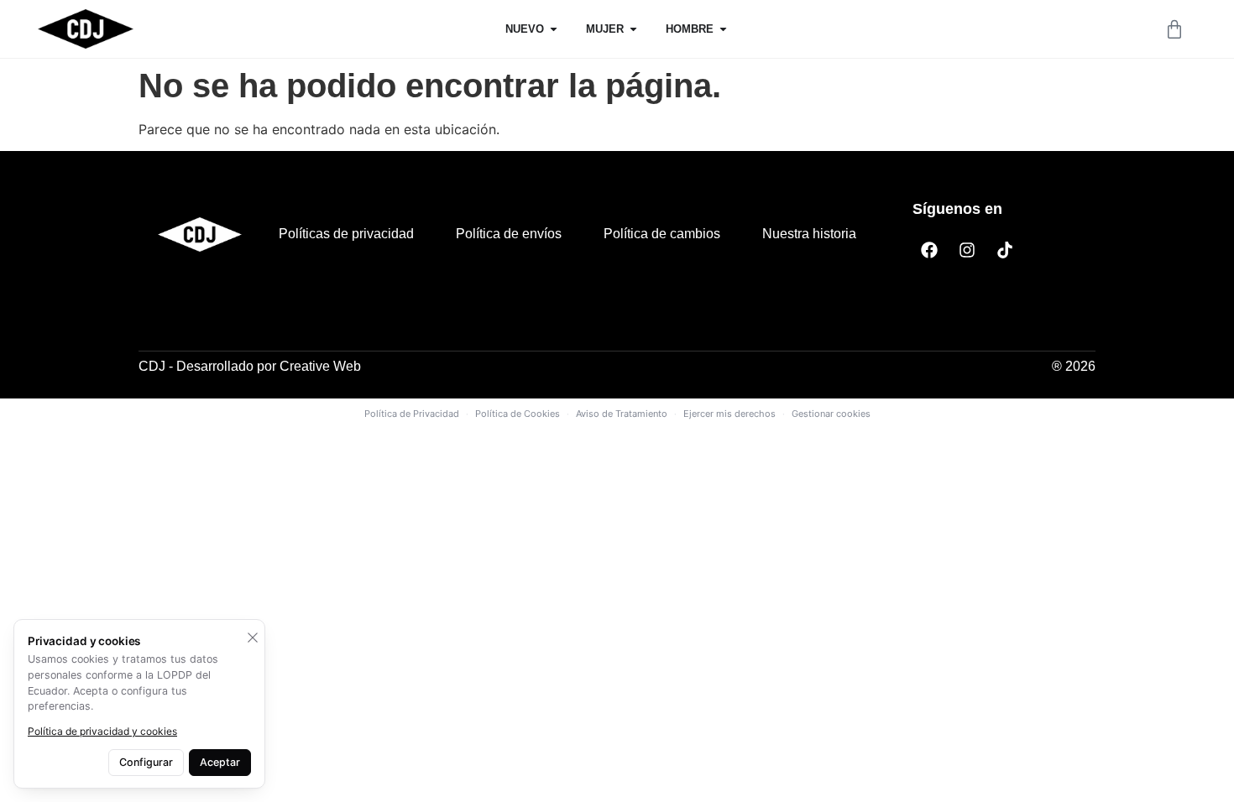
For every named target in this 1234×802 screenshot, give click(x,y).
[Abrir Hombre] (723, 29)
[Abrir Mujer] (633, 29)
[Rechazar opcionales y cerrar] (253, 637)
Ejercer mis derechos (729, 413)
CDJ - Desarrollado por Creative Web (250, 366)
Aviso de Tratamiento (621, 413)
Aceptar (220, 762)
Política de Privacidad (411, 413)
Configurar (146, 762)
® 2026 (1073, 366)
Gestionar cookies (831, 413)
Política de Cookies (517, 413)
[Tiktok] (1005, 250)
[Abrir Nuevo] (553, 29)
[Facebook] (929, 250)
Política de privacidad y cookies (102, 731)
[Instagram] (967, 250)
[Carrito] (1174, 29)
